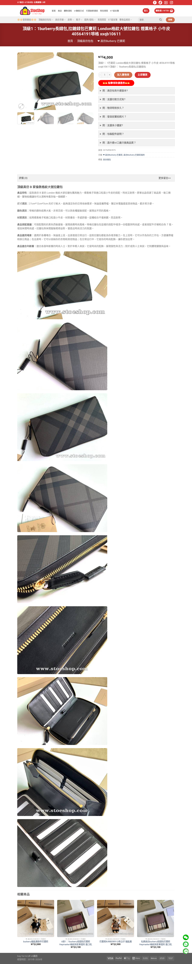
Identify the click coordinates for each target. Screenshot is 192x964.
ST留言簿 (114, 11)
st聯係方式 (79, 11)
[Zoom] (21, 106)
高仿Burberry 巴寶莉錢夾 (134, 155)
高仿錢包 (107, 159)
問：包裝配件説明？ (113, 134)
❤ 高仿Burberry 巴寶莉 (111, 41)
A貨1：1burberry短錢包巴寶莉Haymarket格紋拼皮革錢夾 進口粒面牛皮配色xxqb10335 (75, 943)
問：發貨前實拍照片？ (114, 116)
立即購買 (143, 74)
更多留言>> (165, 178)
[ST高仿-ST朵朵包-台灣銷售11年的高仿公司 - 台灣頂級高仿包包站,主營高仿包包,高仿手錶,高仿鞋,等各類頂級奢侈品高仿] (32, 10)
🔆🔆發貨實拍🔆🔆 (26, 20)
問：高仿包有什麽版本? (115, 90)
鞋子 (78, 20)
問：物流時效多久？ (113, 108)
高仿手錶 (59, 20)
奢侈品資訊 (124, 20)
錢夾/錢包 (89, 20)
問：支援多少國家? (112, 125)
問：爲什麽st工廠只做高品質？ (119, 142)
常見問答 (104, 11)
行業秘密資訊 (92, 11)
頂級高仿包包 (45, 20)
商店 (60, 11)
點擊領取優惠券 (116, 83)
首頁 (54, 11)
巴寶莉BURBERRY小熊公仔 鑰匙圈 (115, 941)
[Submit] (160, 19)
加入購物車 (123, 74)
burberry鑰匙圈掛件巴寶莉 (35, 941)
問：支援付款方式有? (113, 99)
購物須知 (68, 11)
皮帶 (70, 20)
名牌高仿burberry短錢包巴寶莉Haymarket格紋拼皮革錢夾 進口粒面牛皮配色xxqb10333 (155, 943)
